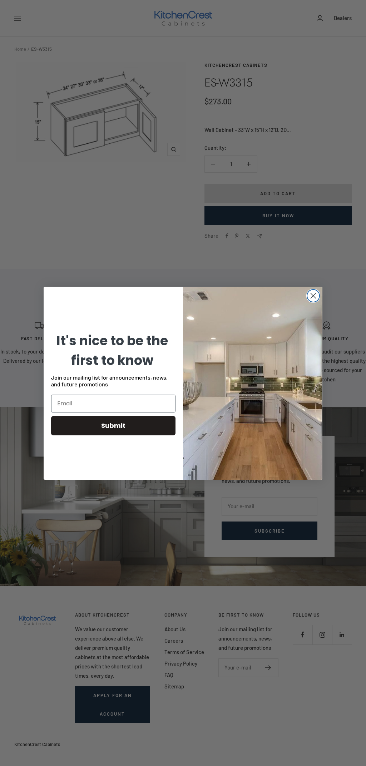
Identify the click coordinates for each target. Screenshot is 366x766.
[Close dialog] (313, 296)
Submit (113, 425)
